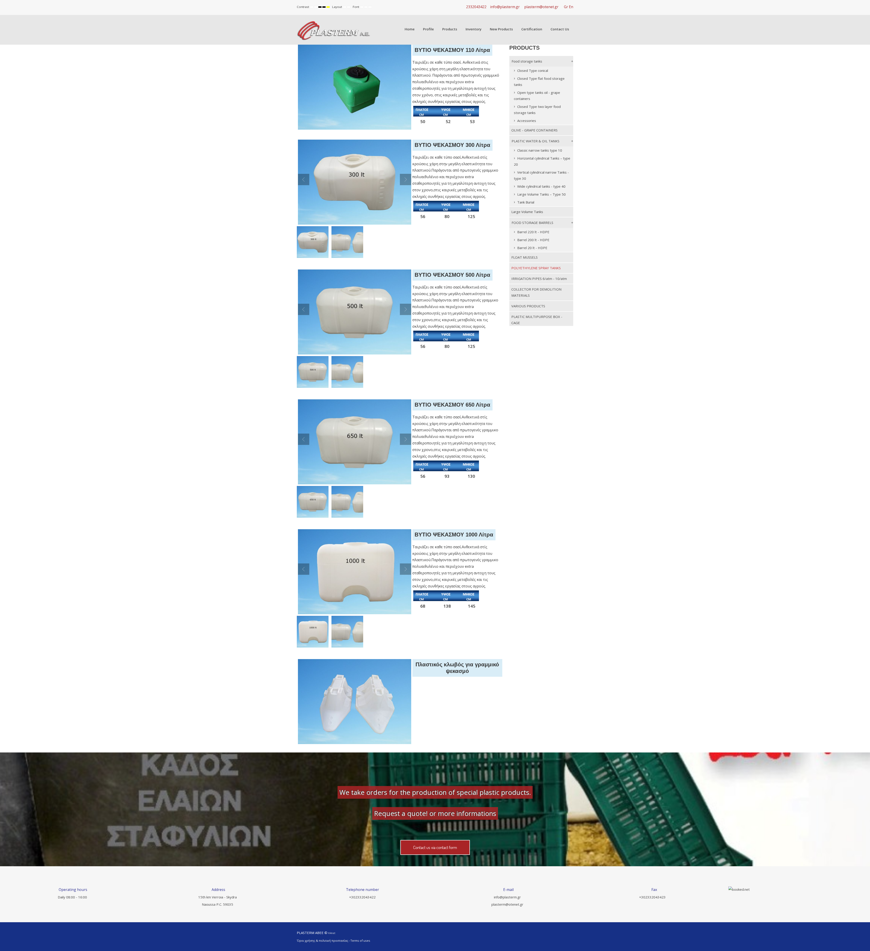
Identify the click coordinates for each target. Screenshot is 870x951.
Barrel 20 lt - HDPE (532, 247)
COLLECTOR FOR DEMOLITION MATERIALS (536, 292)
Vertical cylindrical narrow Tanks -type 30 (541, 175)
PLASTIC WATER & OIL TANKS (535, 141)
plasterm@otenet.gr (541, 6)
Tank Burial (525, 202)
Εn (571, 6)
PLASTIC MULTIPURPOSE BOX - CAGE (536, 319)
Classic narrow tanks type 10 (539, 150)
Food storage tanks (527, 61)
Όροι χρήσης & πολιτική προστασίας (322, 941)
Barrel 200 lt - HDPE (533, 240)
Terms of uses (360, 941)
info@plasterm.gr (505, 6)
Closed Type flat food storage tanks (539, 81)
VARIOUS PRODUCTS (528, 306)
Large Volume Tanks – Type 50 (541, 194)
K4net (331, 933)
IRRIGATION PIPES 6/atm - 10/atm (539, 278)
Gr (566, 6)
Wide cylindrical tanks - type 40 (541, 186)
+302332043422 (362, 897)
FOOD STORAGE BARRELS (532, 222)
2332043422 (476, 6)
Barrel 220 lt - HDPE (533, 232)
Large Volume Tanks (527, 211)
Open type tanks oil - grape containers (537, 95)
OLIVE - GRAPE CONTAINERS (534, 130)
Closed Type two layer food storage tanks (537, 109)
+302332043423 (652, 897)
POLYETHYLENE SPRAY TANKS (536, 268)
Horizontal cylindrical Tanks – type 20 (542, 161)
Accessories (526, 120)
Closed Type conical (532, 70)
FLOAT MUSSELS (524, 257)
